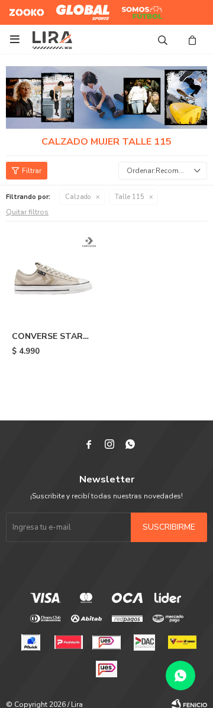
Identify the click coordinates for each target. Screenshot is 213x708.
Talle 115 (129, 197)
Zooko (20, 7)
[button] (163, 39)
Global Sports (80, 7)
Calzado (78, 197)
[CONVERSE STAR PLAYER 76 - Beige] (55, 276)
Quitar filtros (27, 212)
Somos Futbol (133, 12)
